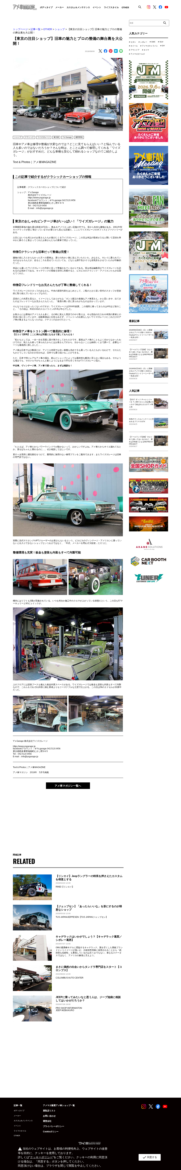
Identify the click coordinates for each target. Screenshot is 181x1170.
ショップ (60, 29)
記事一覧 (35, 29)
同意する (149, 1157)
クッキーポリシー (41, 1157)
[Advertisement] (68, 818)
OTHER (47, 29)
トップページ (20, 29)
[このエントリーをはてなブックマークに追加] (116, 51)
